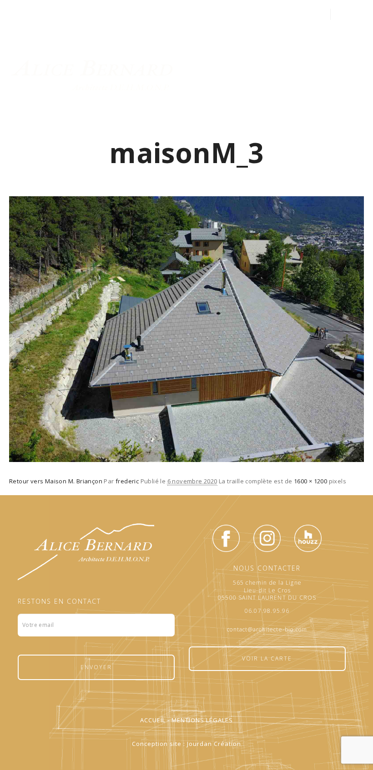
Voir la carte (267, 658)
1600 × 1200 (310, 481)
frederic (127, 481)
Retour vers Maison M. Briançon (55, 481)
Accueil (153, 720)
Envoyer (96, 667)
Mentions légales (202, 720)
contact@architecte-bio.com (267, 629)
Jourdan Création (214, 744)
